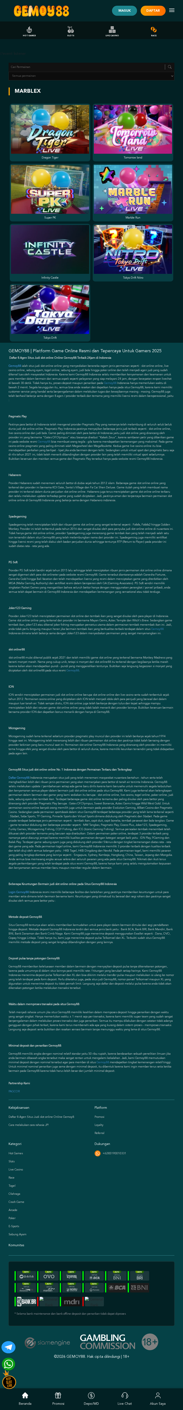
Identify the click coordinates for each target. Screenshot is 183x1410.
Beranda (25, 1403)
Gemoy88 (110, 383)
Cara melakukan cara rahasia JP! (29, 1125)
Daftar (153, 10)
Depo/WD (91, 1403)
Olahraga (14, 1194)
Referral (99, 1133)
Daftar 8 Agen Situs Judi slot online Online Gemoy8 (41, 1117)
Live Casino (112, 36)
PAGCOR (14, 1091)
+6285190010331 (114, 1153)
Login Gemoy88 (19, 892)
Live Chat (125, 1403)
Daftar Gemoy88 (19, 778)
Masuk (124, 10)
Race (154, 36)
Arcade (13, 1210)
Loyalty (99, 1125)
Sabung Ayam (17, 1234)
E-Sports (14, 1226)
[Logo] (41, 11)
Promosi (99, 1117)
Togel (12, 1186)
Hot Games (29, 36)
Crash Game (16, 1202)
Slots (70, 36)
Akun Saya (158, 1403)
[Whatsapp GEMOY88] (6, 1362)
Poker (12, 1218)
